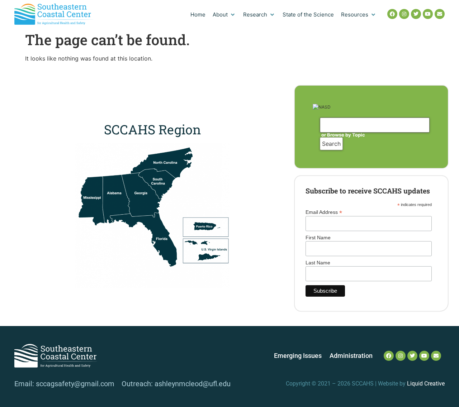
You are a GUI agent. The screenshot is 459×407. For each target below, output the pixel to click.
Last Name (318, 262)
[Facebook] (392, 14)
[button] (224, 15)
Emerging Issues (298, 355)
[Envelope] (440, 14)
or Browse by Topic (343, 135)
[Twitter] (416, 14)
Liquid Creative (426, 383)
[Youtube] (428, 14)
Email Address (324, 212)
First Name (318, 237)
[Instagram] (404, 14)
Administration (351, 355)
